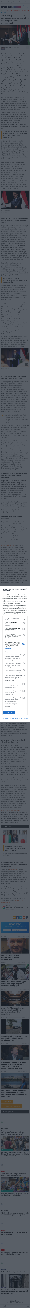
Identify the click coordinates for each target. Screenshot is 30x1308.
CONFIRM (9, 712)
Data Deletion (5, 718)
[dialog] (15, 654)
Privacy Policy (24, 718)
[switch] (23, 623)
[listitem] (15, 619)
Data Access (15, 718)
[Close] (26, 589)
